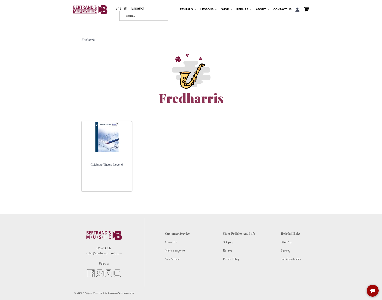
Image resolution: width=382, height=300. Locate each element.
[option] (137, 8)
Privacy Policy (231, 259)
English (121, 8)
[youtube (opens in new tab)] (117, 273)
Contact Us (282, 9)
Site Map (286, 242)
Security (285, 250)
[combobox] (121, 8)
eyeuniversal (128, 292)
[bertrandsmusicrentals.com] (90, 9)
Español (137, 8)
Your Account (172, 259)
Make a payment (175, 250)
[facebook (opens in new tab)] (91, 273)
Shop (225, 9)
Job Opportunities (291, 259)
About (261, 9)
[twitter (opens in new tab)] (100, 273)
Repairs (242, 9)
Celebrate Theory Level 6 (107, 164)
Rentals (187, 9)
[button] (297, 10)
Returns (227, 250)
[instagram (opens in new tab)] (108, 273)
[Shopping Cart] (305, 9)
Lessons (207, 9)
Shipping (228, 242)
